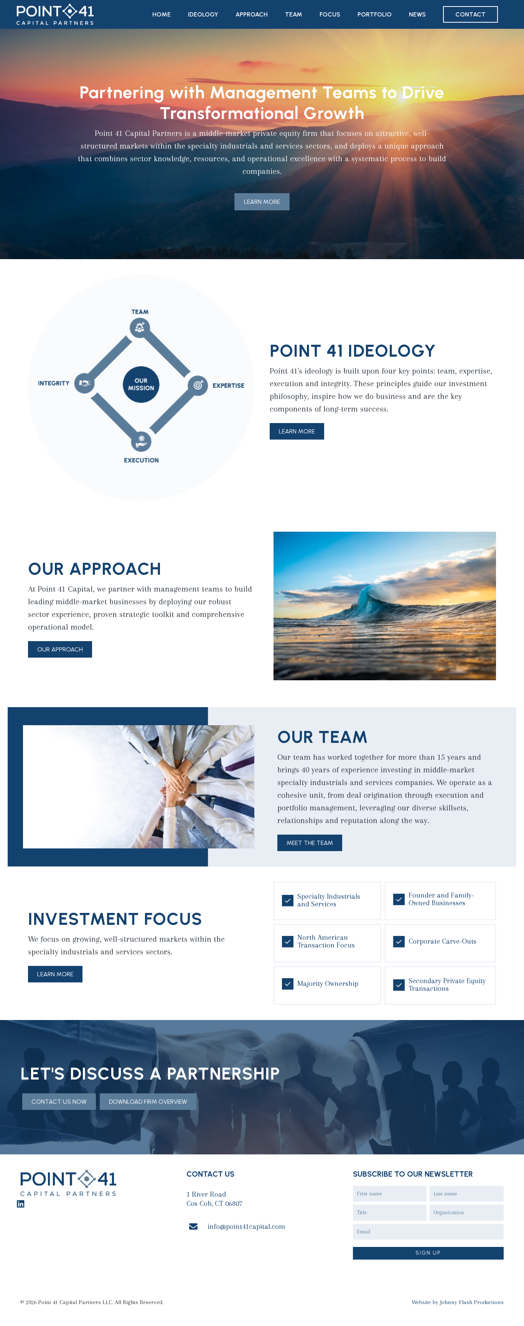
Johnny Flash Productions (472, 1302)
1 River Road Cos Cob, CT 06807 (214, 1199)
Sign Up (428, 1253)
